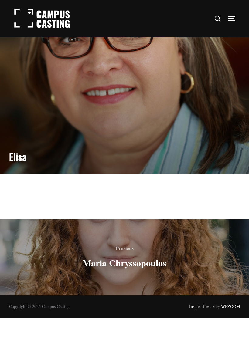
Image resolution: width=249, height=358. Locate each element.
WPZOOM (230, 306)
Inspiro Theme (201, 306)
